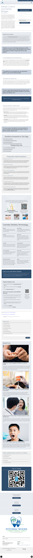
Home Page (19, 286)
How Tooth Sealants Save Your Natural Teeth (14, 442)
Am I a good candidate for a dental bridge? (9, 147)
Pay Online (31, 0)
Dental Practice (6, 460)
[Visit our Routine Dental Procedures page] (25, 219)
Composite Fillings (6, 323)
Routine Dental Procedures (7, 458)
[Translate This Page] (32, 557)
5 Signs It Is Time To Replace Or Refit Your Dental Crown (15, 363)
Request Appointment (16, 505)
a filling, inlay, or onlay (10, 189)
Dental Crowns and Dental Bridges (10, 312)
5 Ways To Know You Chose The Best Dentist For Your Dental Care (16, 416)
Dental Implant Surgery (7, 325)
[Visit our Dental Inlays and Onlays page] (8, 219)
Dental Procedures (6, 456)
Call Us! (23, 0)
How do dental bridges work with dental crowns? (10, 140)
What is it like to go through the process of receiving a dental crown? (13, 143)
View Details (10, 305)
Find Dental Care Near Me (7, 462)
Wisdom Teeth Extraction (7, 331)
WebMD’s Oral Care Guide (9, 289)
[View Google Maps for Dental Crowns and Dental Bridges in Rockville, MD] (11, 210)
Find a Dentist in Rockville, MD (8, 333)
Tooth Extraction (6, 329)
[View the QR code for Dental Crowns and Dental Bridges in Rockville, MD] (24, 209)
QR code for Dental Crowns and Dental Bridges (8, 314)
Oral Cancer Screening (7, 326)
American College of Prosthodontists (13, 36)
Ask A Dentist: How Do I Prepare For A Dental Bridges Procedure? (16, 390)
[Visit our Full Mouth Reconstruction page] (16, 219)
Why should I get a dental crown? (8, 142)
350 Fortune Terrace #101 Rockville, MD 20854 (10, 0)
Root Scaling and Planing (7, 328)
